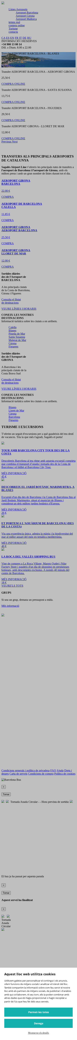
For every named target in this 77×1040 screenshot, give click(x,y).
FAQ (53, 770)
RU (29, 37)
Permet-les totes (38, 1012)
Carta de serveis (18, 773)
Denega (38, 1023)
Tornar (6, 794)
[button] (6, 141)
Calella (12, 327)
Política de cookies (64, 773)
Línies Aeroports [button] (18, 9)
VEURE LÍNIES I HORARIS (18, 308)
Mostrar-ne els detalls (38, 1032)
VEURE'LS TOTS (12, 585)
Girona (12, 343)
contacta (13, 31)
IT (20, 37)
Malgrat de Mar (17, 340)
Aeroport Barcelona (27, 12)
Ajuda (60, 770)
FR (16, 37)
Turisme (13, 28)
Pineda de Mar (17, 333)
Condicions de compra (41, 773)
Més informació (10, 605)
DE (25, 37)
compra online (17, 25)
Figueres (13, 346)
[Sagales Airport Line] (2, 3)
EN (12, 37)
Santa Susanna (17, 336)
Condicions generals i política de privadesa (25, 770)
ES (7, 37)
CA (3, 37)
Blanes (12, 330)
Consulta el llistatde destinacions (11, 301)
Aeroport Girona (25, 15)
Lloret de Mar (16, 410)
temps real (14, 22)
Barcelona (14, 416)
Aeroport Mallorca (26, 18)
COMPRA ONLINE (13, 65)
